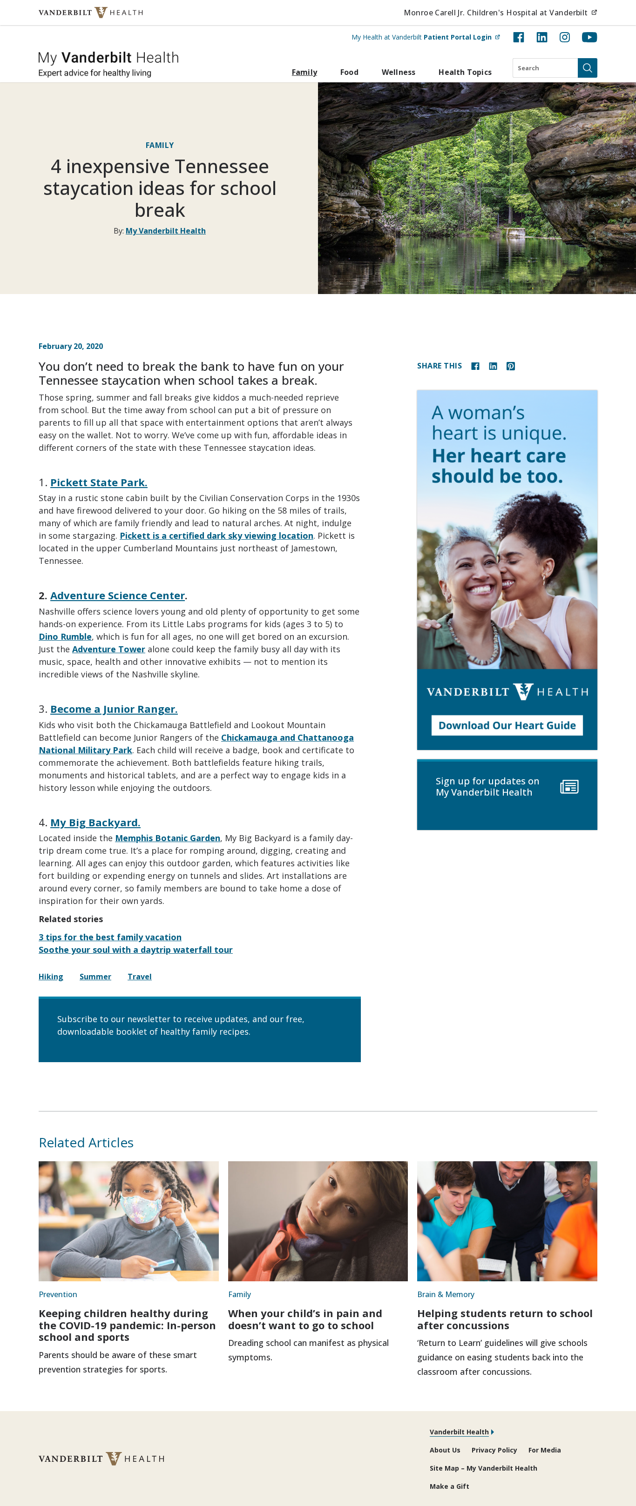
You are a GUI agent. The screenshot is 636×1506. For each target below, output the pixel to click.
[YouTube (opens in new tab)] (589, 37)
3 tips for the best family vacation (110, 937)
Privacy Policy (494, 1450)
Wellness (399, 72)
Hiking (51, 976)
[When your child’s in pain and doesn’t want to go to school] (318, 1221)
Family (304, 72)
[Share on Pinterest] (511, 365)
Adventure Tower (108, 649)
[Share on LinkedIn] (493, 365)
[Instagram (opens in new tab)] (565, 37)
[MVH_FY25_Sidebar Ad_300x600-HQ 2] (507, 570)
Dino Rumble (65, 636)
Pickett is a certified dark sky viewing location (216, 535)
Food (349, 72)
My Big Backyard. (95, 822)
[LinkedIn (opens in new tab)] (542, 37)
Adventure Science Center (117, 595)
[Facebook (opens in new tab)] (518, 37)
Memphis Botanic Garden (167, 837)
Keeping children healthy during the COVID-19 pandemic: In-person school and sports (127, 1325)
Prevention (58, 1294)
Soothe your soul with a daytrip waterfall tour (136, 949)
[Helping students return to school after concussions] (507, 1221)
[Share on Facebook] (475, 365)
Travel (140, 976)
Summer (95, 976)
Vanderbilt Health (459, 1431)
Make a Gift (449, 1486)
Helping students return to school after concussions (505, 1319)
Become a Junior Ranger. (114, 709)
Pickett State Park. (99, 482)
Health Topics (465, 72)
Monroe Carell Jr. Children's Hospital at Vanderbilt (500, 12)
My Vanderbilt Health (166, 231)
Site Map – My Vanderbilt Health (483, 1468)
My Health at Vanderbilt (426, 36)
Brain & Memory (445, 1294)
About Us (445, 1450)
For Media (544, 1450)
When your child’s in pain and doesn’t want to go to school (305, 1319)
